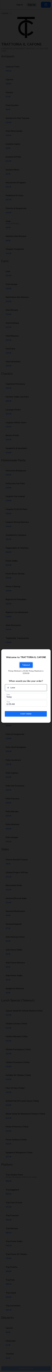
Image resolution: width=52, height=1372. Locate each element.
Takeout (26, 665)
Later (12, 688)
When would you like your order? (26, 681)
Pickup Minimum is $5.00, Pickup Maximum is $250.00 (26, 672)
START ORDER (25, 714)
